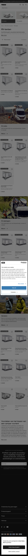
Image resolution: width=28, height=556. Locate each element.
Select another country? (14, 551)
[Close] (25, 538)
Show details (21, 283)
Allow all (14, 287)
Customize (13, 292)
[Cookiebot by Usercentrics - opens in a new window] (21, 263)
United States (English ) (14, 547)
